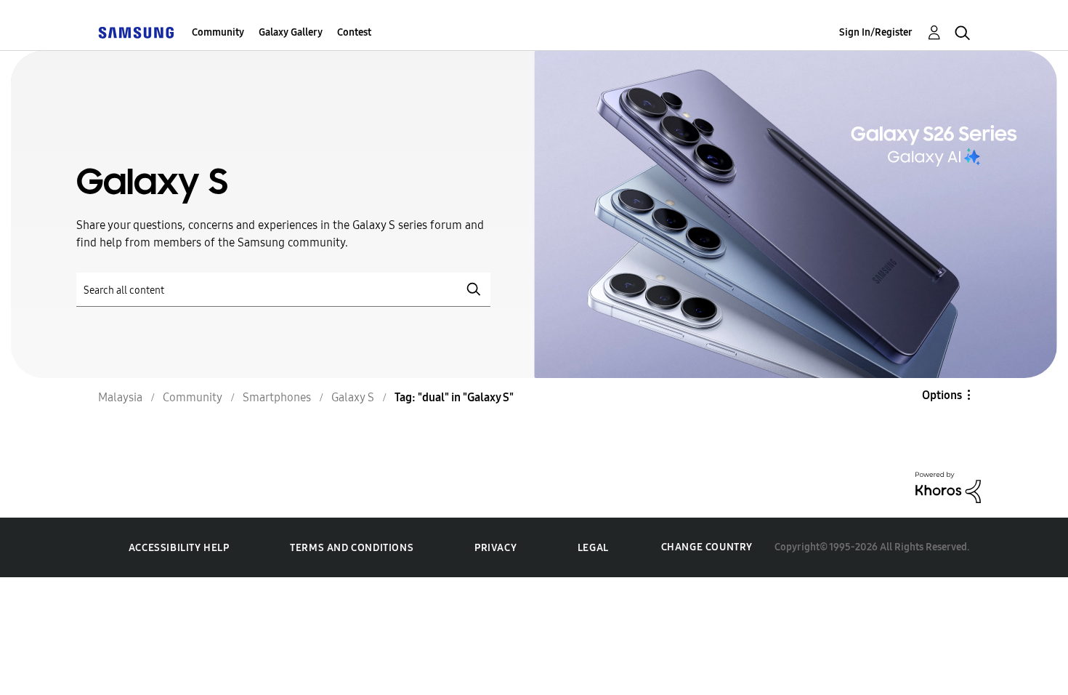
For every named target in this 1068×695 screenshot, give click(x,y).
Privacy (495, 548)
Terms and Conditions (351, 548)
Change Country (707, 547)
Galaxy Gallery (291, 32)
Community (218, 32)
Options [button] (942, 395)
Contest (354, 32)
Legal (593, 548)
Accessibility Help (179, 548)
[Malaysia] (136, 32)
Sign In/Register (876, 32)
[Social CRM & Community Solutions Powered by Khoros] (948, 486)
